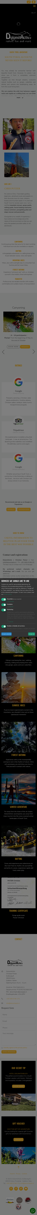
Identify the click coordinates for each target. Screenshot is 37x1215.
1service (10, 607)
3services (10, 601)
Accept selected (6, 634)
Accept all (31, 634)
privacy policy (7, 594)
